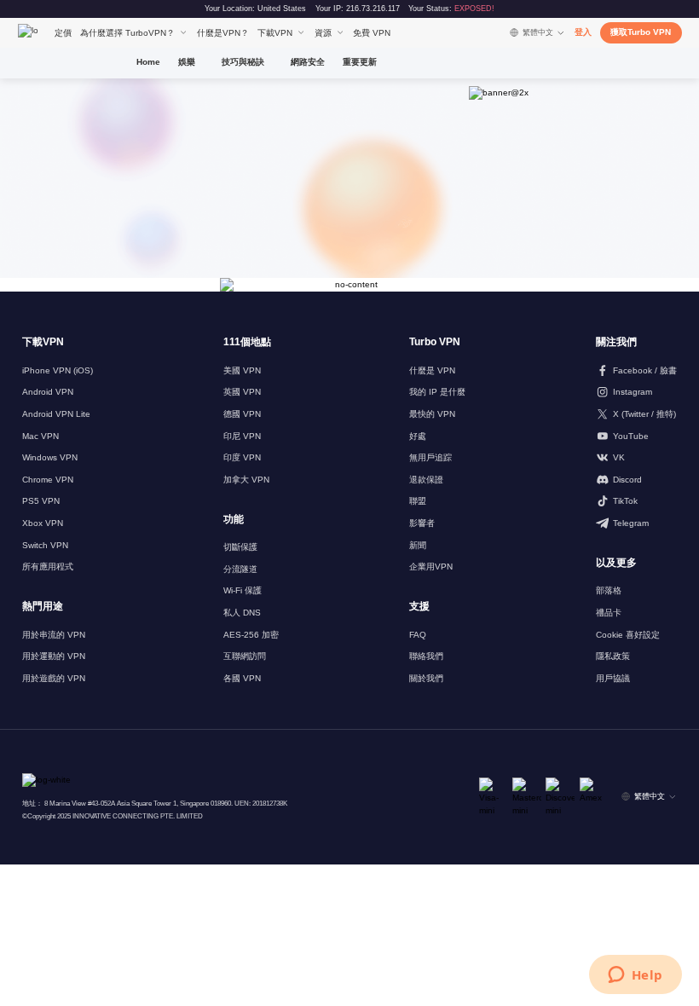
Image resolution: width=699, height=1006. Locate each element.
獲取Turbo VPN (640, 32)
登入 (583, 32)
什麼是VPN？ (223, 33)
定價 (63, 33)
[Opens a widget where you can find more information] (635, 976)
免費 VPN (371, 33)
